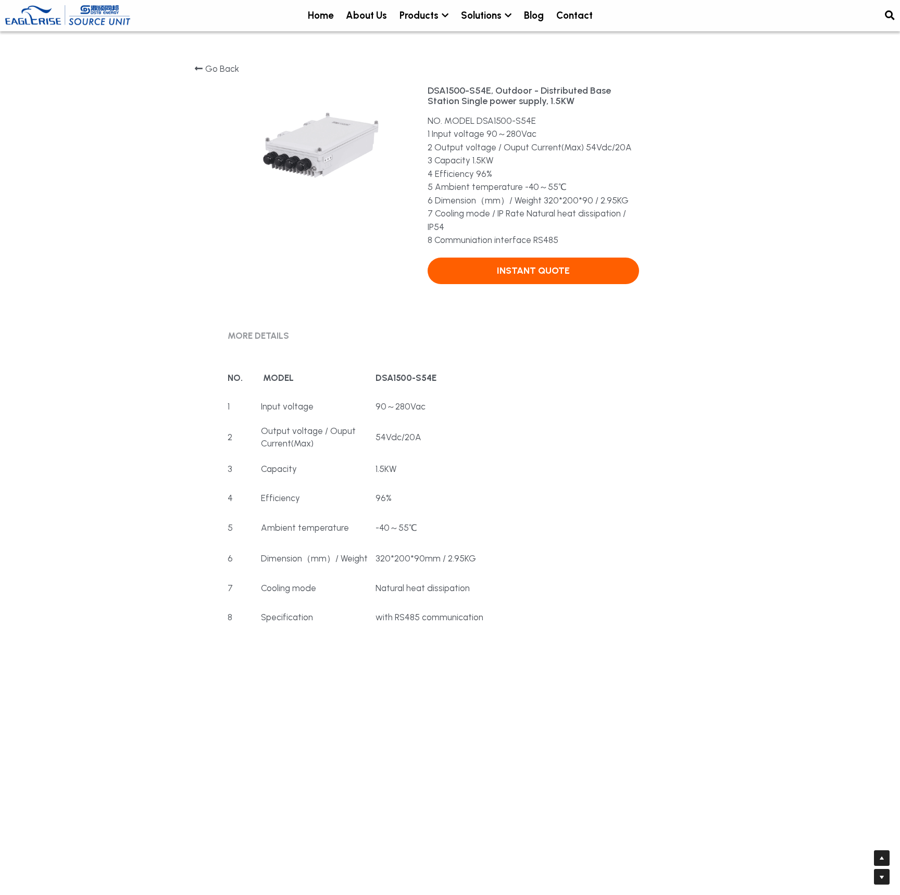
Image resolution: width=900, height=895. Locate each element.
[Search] (890, 15)
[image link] (67, 14)
